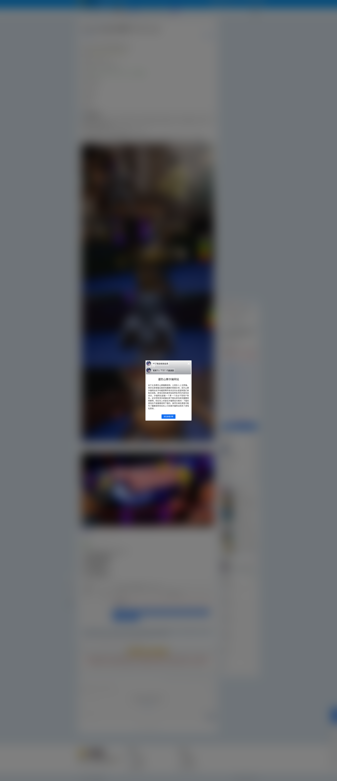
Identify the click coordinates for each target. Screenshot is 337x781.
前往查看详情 (168, 417)
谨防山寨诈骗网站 (168, 379)
